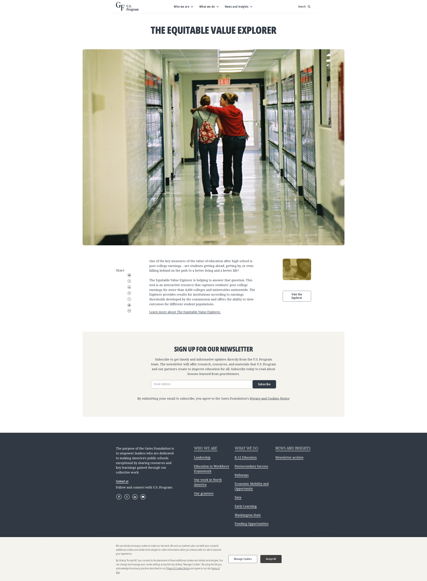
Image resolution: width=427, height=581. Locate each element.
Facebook (129, 281)
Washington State (248, 515)
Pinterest (129, 293)
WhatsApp (129, 305)
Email (129, 275)
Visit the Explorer (297, 296)
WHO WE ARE (205, 448)
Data (238, 497)
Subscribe (264, 384)
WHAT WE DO (246, 448)
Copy (129, 311)
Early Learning (246, 506)
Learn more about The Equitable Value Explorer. (185, 312)
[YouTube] (143, 497)
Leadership (202, 457)
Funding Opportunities (252, 524)
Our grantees (204, 493)
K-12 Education (246, 457)
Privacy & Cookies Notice (178, 568)
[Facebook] (119, 497)
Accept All (271, 559)
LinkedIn (129, 287)
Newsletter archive (289, 457)
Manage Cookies (243, 559)
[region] (213, 559)
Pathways (242, 475)
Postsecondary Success (251, 466)
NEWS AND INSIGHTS (292, 448)
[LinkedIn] (135, 497)
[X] (127, 497)
